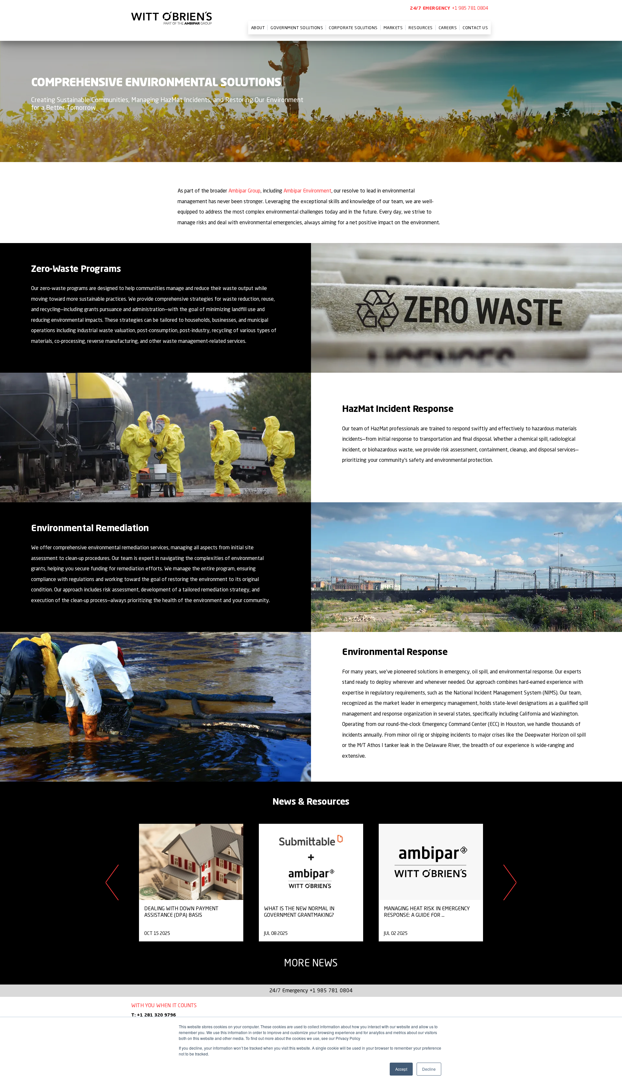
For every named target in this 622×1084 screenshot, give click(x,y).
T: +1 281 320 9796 (153, 1015)
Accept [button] (401, 1069)
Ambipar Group (244, 190)
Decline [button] (429, 1069)
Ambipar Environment (307, 190)
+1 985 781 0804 (470, 8)
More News (311, 963)
